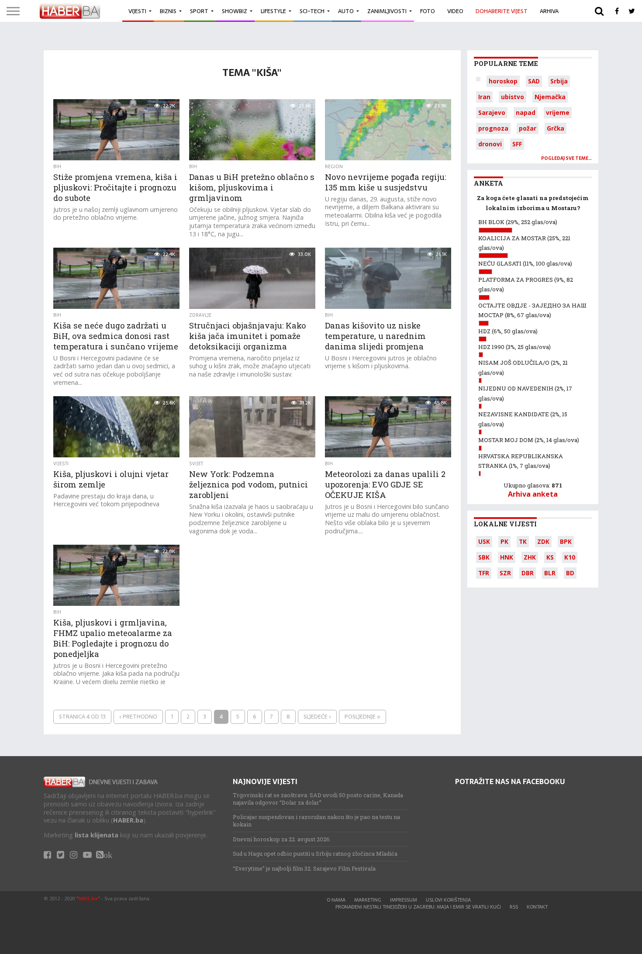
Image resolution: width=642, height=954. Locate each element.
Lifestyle (273, 11)
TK (523, 541)
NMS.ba (88, 898)
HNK (506, 557)
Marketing (367, 900)
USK (484, 541)
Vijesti (137, 11)
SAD (534, 81)
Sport (199, 11)
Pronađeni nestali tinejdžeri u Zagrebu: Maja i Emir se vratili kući (418, 907)
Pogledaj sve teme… (566, 158)
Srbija (559, 81)
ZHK (530, 557)
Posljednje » (362, 716)
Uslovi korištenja (448, 900)
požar (527, 128)
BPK (566, 541)
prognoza (493, 128)
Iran (484, 97)
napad (525, 112)
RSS (514, 907)
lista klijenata (96, 835)
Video (455, 11)
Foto (427, 11)
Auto (346, 11)
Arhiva (549, 11)
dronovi (490, 144)
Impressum (403, 900)
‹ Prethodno (138, 716)
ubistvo (512, 97)
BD (570, 573)
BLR (550, 573)
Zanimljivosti (387, 11)
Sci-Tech (312, 11)
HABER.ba (128, 820)
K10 (569, 557)
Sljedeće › (317, 716)
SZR (505, 573)
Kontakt (537, 907)
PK (504, 541)
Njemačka (550, 97)
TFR (483, 573)
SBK (484, 557)
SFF (517, 144)
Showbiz (234, 11)
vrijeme (558, 112)
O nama (336, 900)
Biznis (168, 11)
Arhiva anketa (533, 494)
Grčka (555, 128)
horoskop (503, 81)
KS (550, 557)
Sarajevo (491, 112)
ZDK (543, 541)
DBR (527, 573)
